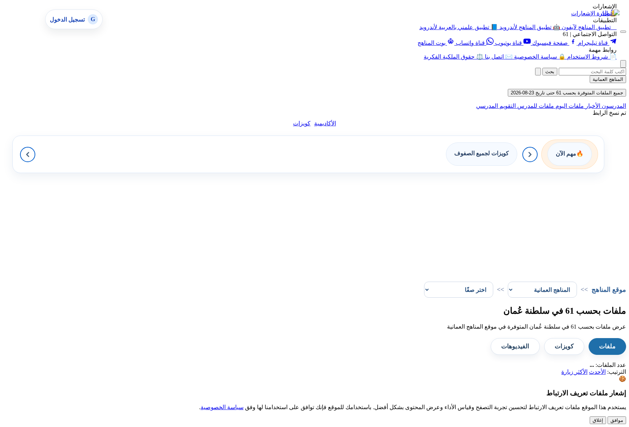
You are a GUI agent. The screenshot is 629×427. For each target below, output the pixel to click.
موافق (616, 420)
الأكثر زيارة (574, 372)
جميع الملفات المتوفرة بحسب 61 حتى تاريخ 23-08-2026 (567, 92)
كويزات (301, 123)
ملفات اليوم (569, 106)
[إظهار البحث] (623, 64)
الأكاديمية (325, 123)
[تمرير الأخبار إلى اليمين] (530, 154)
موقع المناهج (609, 289)
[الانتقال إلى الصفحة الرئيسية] (610, 12)
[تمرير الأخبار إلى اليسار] (27, 154)
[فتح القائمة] (623, 32)
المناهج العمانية (608, 79)
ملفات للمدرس (535, 106)
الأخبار (592, 106)
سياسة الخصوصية (222, 407)
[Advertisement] (407, 224)
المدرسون (613, 106)
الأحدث (597, 372)
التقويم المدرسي (496, 106)
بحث (549, 71)
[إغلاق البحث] (538, 71)
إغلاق (598, 420)
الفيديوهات (515, 346)
